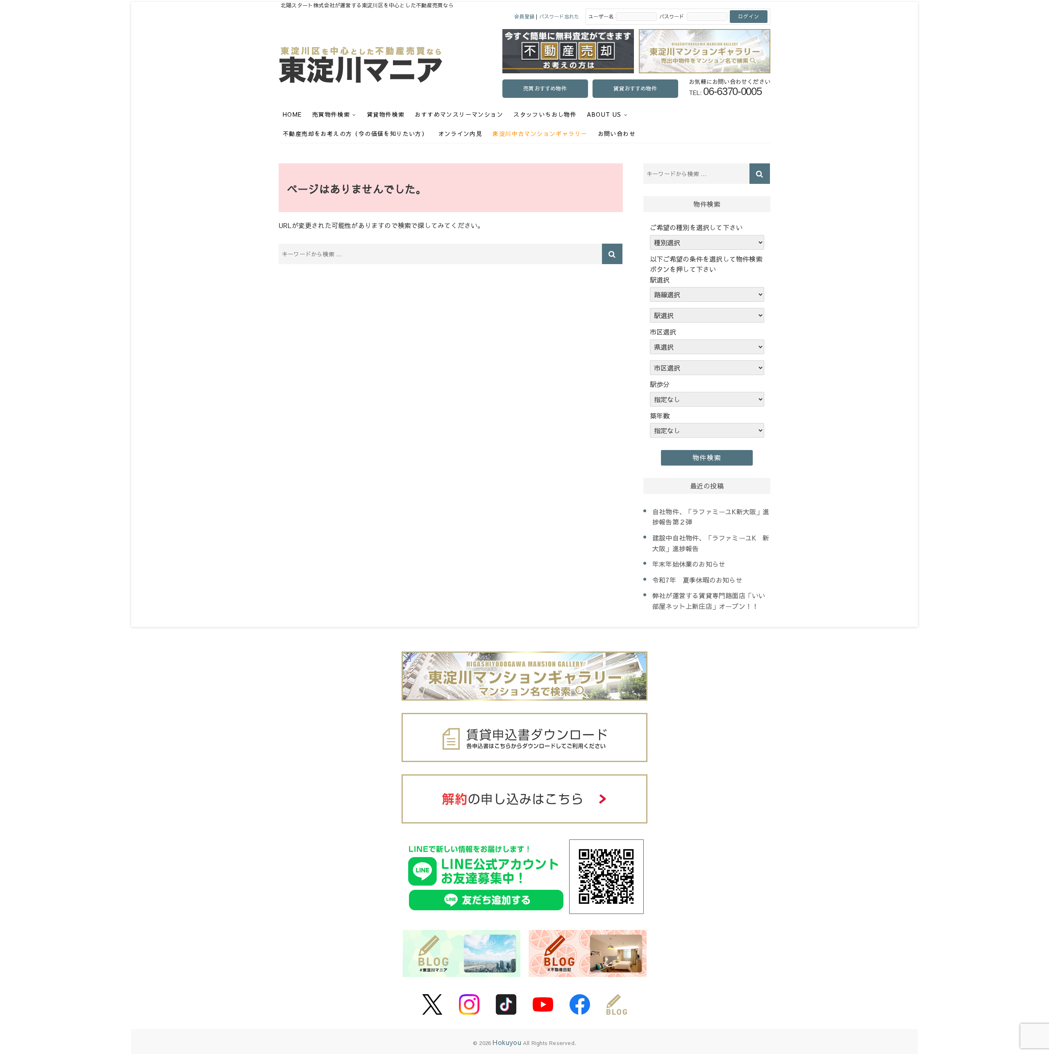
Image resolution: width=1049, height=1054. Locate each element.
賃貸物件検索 (385, 114)
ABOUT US (604, 114)
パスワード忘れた (559, 16)
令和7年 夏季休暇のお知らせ (697, 579)
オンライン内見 (460, 133)
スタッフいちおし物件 (545, 114)
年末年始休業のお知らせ (688, 563)
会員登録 (524, 16)
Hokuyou (507, 1042)
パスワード (671, 16)
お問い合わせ (617, 133)
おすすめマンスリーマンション (459, 114)
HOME (292, 114)
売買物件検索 (331, 114)
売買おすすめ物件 (545, 88)
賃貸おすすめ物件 (635, 88)
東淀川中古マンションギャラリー (540, 133)
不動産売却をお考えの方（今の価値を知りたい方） (355, 133)
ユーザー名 (600, 16)
